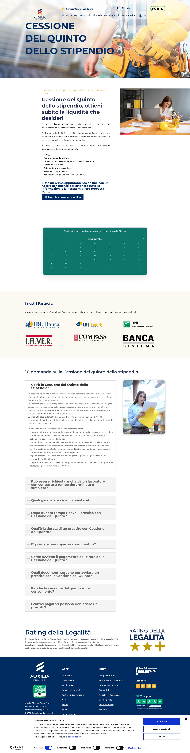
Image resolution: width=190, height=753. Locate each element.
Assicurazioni (129, 15)
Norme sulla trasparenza (111, 680)
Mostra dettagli (135, 748)
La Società (67, 675)
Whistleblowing (106, 704)
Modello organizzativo (109, 695)
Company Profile (107, 675)
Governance (68, 680)
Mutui (65, 15)
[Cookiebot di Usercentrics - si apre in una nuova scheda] (16, 748)
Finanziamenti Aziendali (106, 15)
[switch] (72, 748)
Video (65, 709)
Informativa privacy (108, 685)
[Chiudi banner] (186, 719)
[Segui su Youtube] (128, 8)
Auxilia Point (68, 685)
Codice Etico (105, 690)
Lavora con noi (69, 714)
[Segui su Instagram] (123, 8)
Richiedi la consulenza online (62, 197)
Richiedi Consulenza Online (79, 9)
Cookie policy (105, 700)
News (64, 700)
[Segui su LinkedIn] (118, 8)
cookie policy (74, 737)
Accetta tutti (161, 721)
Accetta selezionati (161, 729)
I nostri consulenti (71, 690)
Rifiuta (162, 736)
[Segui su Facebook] (113, 8)
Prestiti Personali (80, 15)
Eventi (65, 704)
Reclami (103, 709)
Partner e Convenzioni (73, 695)
